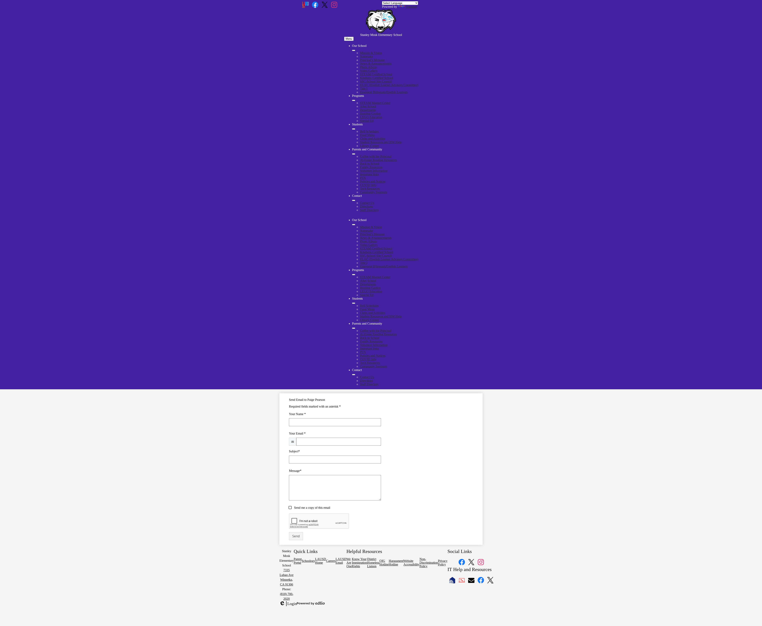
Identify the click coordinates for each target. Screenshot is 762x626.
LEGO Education (371, 117)
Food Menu (367, 135)
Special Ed (366, 120)
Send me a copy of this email (311, 507)
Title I (363, 88)
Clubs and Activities (372, 138)
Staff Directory (369, 210)
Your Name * (297, 414)
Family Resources (371, 167)
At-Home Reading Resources (378, 160)
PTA (363, 178)
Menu (349, 38)
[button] (353, 224)
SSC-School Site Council (376, 81)
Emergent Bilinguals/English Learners (384, 92)
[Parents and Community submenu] (353, 154)
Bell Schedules (369, 131)
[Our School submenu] (353, 50)
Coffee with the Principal (375, 156)
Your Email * (297, 433)
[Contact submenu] (353, 200)
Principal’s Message (372, 60)
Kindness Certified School (376, 78)
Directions (366, 206)
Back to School (369, 163)
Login (288, 603)
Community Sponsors (373, 192)
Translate (411, 6)
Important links (369, 174)
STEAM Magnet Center (375, 103)
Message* (295, 470)
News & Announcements (376, 63)
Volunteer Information (374, 170)
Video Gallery (369, 70)
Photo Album (368, 67)
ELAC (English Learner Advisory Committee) (389, 85)
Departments (368, 110)
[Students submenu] (353, 129)
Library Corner (369, 145)
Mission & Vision (371, 53)
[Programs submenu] (353, 100)
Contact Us (367, 203)
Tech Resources (370, 188)
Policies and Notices (372, 181)
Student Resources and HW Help (381, 142)
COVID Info (368, 185)
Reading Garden (370, 113)
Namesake (366, 56)
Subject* (294, 451)
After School (368, 106)
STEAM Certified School (376, 74)
